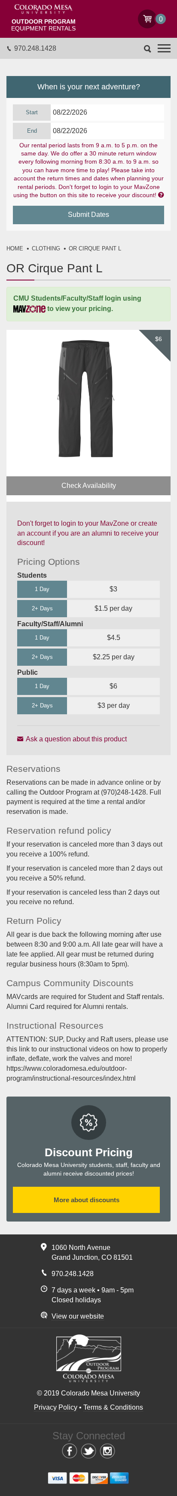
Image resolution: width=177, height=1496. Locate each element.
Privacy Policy (55, 1407)
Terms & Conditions (113, 1407)
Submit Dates (88, 214)
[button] (164, 48)
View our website (78, 1316)
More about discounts (86, 1200)
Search (147, 49)
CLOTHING (46, 248)
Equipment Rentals (43, 25)
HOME (14, 248)
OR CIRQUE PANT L (95, 248)
